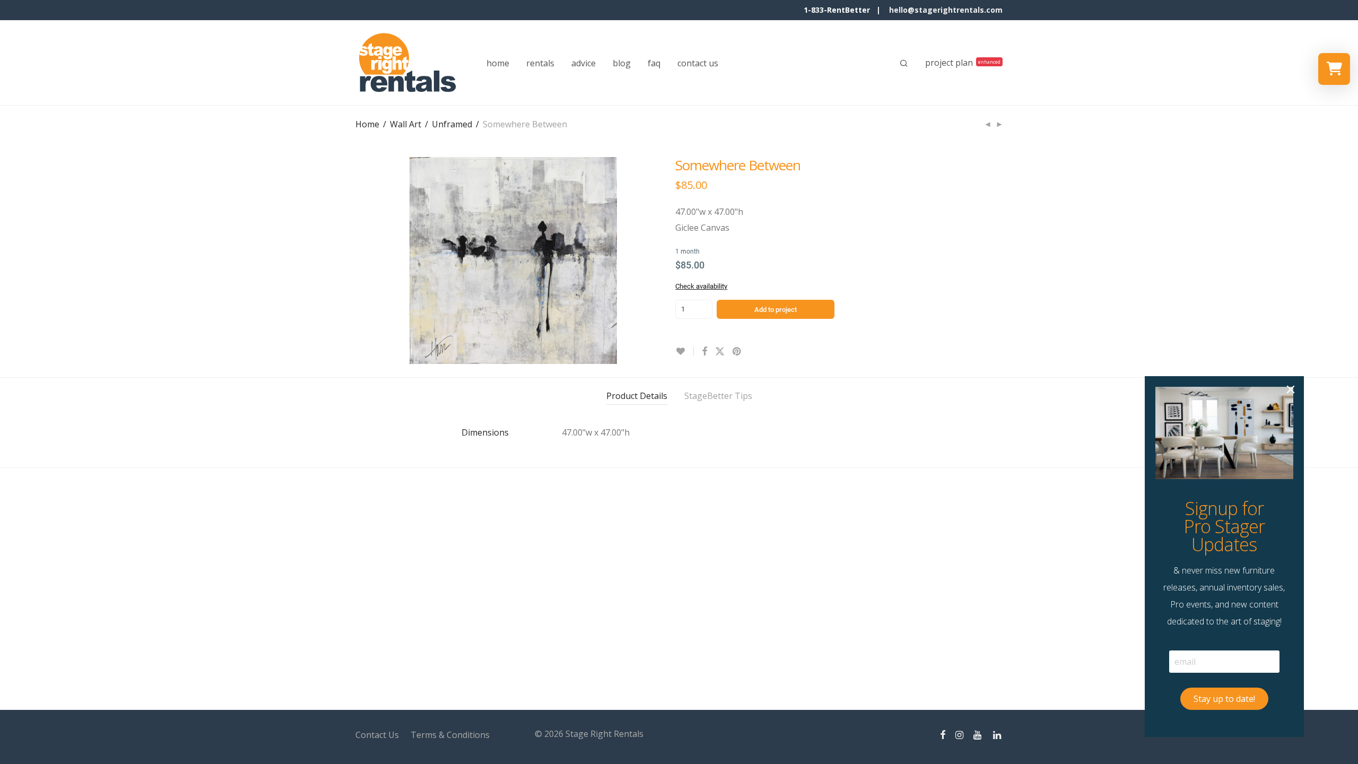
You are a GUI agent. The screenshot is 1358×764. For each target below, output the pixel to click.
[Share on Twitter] (720, 351)
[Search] (904, 63)
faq (654, 63)
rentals (540, 63)
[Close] (1291, 389)
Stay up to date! (1224, 699)
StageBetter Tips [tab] (718, 396)
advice (583, 63)
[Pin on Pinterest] (737, 351)
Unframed (452, 124)
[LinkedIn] (998, 734)
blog (622, 63)
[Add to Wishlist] (684, 351)
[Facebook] (942, 734)
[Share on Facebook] (704, 351)
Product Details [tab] (636, 396)
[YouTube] (978, 734)
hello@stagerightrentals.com (946, 10)
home (497, 63)
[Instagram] (959, 734)
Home (367, 124)
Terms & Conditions (450, 735)
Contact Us (377, 735)
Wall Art (405, 124)
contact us (697, 63)
